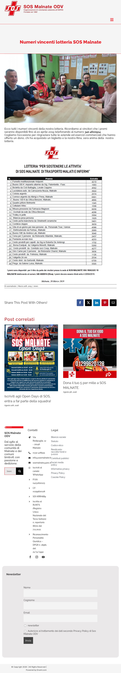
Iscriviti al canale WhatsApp (38, 471)
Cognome (29, 600)
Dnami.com (42, 670)
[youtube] (43, 556)
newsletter (33, 625)
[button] (6, 366)
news (36, 286)
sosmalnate (11, 286)
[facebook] (30, 556)
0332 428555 (39, 453)
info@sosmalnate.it (42, 458)
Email (27, 612)
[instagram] (36, 556)
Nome (27, 587)
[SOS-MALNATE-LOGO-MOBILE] (33, 2)
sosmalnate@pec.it (42, 463)
